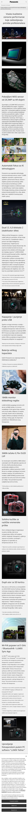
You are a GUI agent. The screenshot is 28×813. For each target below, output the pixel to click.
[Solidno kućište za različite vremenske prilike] (14, 504)
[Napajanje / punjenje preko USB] (14, 301)
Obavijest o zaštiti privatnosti (14, 792)
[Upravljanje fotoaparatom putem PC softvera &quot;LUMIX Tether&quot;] (14, 728)
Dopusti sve (14, 810)
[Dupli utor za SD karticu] (14, 567)
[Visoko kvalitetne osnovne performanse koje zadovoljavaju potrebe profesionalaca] (14, 33)
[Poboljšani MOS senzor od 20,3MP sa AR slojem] (14, 54)
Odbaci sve (14, 805)
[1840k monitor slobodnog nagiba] (14, 382)
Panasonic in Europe (5, 5)
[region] (14, 783)
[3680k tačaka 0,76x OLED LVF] (14, 438)
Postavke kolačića (14, 801)
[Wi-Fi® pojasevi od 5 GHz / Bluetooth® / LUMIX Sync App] (14, 630)
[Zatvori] (26, 756)
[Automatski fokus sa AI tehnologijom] (14, 150)
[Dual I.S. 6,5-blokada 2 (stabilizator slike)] (14, 212)
